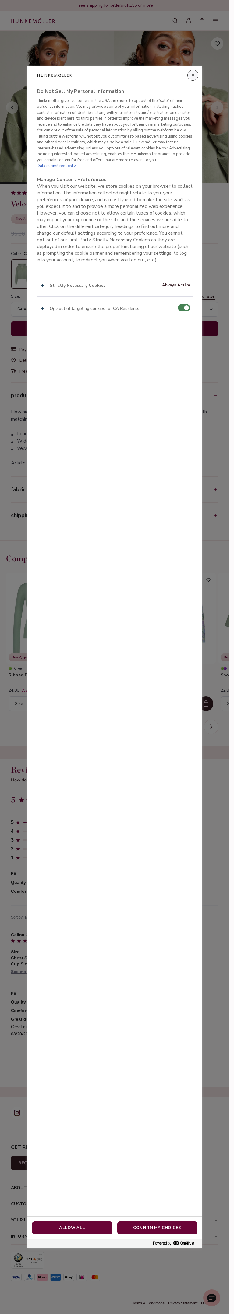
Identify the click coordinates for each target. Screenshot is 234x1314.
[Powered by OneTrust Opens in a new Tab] (176, 1243)
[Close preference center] (193, 75)
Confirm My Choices (157, 1228)
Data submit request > (56, 166)
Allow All (72, 1228)
